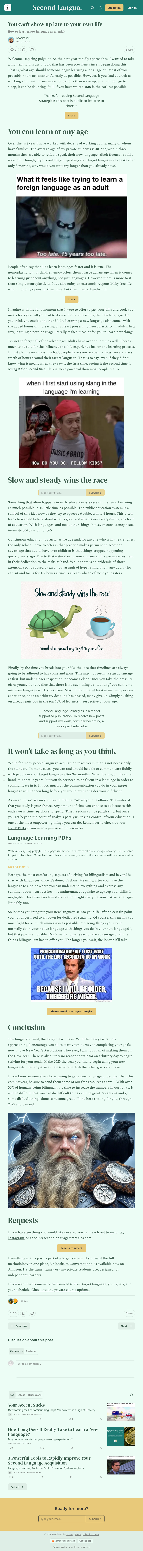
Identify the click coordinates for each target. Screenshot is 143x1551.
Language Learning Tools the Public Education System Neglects (46, 1468)
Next (124, 1326)
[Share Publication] (100, 7)
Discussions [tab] (34, 1395)
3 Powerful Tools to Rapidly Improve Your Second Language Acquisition (49, 1460)
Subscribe (114, 7)
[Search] (92, 7)
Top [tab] (12, 1395)
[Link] (3, 131)
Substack (57, 1547)
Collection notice (91, 1534)
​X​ (121, 1232)
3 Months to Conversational (71, 1263)
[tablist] (23, 1351)
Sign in (132, 7)
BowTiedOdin (23, 38)
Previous (21, 1326)
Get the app (85, 1540)
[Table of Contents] (3, 776)
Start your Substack (65, 1540)
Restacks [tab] (31, 1351)
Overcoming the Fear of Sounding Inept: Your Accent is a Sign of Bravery (51, 1410)
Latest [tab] (21, 1395)
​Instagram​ (16, 1238)
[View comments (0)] (23, 49)
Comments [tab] (16, 1351)
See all (15, 1487)
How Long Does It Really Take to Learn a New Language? (53, 1432)
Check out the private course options (60, 1289)
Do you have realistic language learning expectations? (40, 1439)
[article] (71, 1412)
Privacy (69, 1534)
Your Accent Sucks (26, 1405)
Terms (78, 1534)
